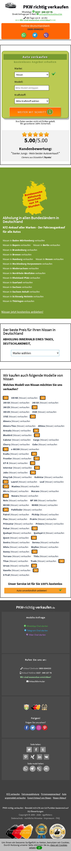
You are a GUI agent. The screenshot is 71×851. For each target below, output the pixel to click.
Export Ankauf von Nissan (39, 798)
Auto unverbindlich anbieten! (32, 590)
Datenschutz (17, 818)
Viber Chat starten (37, 634)
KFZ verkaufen (13, 794)
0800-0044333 (45, 668)
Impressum (49, 818)
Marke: (18, 68)
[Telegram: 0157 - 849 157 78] (35, 35)
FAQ (58, 818)
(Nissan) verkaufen (24, 397)
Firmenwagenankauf (50, 794)
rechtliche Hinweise (33, 818)
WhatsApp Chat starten (37, 626)
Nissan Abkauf (59, 798)
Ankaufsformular (37, 681)
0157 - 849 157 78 (43, 12)
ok (39, 847)
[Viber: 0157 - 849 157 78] (46, 35)
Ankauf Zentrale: (30, 668)
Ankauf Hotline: (29, 673)
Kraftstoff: (20, 94)
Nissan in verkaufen (24, 240)
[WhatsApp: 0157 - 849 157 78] (33, 12)
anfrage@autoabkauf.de (50, 14)
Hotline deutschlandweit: (35, 27)
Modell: (18, 81)
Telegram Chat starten (37, 630)
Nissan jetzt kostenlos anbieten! (22, 312)
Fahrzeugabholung (30, 794)
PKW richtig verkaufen (45, 7)
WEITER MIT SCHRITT (34, 112)
